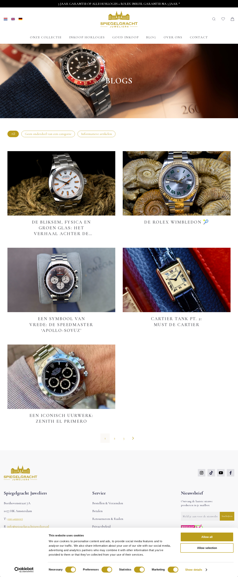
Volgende (133, 438)
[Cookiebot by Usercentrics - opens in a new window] (24, 570)
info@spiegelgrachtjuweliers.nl (28, 526)
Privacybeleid (101, 526)
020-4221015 (15, 519)
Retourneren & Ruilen (107, 519)
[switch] (107, 570)
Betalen (97, 511)
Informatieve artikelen (96, 134)
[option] (15, 19)
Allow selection (207, 547)
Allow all (207, 536)
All (13, 134)
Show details (193, 569)
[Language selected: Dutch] (13, 19)
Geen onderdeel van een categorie (48, 134)
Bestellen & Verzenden (107, 503)
